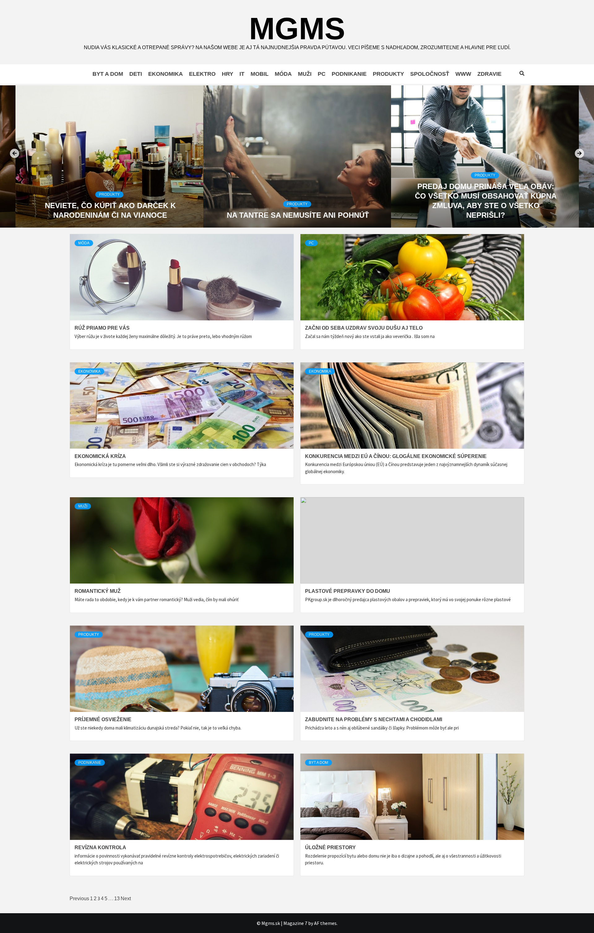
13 (117, 898)
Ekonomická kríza (100, 456)
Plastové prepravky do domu (347, 591)
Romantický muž (98, 591)
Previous (79, 898)
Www (463, 74)
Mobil (260, 74)
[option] (109, 156)
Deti (135, 74)
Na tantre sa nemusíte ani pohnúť (110, 215)
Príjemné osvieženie (103, 719)
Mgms (297, 28)
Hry (227, 74)
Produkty (388, 74)
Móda (283, 74)
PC (321, 74)
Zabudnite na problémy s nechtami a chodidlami (373, 719)
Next (126, 898)
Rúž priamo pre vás (102, 328)
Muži (305, 74)
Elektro (202, 74)
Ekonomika (165, 74)
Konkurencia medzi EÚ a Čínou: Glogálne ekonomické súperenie (396, 456)
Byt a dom (108, 74)
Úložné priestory (330, 847)
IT (241, 74)
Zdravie (489, 74)
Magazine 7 (295, 923)
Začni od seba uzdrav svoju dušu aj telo (364, 328)
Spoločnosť (429, 74)
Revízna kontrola (100, 847)
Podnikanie (349, 74)
